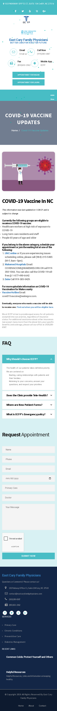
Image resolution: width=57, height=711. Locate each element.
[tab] (28, 359)
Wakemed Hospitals (15, 264)
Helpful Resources (15, 672)
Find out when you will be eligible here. (35, 307)
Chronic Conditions (13, 630)
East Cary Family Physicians (21, 575)
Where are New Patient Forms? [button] (24, 404)
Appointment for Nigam (28, 75)
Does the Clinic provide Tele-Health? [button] (27, 395)
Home (21, 706)
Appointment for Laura (28, 82)
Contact (42, 706)
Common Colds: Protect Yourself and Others (29, 656)
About (31, 706)
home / (15, 130)
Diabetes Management (15, 642)
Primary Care (10, 625)
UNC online (11, 253)
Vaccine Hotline (10, 292)
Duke (7, 279)
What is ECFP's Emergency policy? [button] (26, 414)
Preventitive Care (13, 636)
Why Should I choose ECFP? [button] (22, 359)
